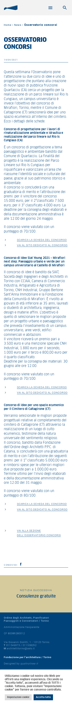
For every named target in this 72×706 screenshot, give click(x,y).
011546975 (13, 645)
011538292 (29, 645)
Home (7, 24)
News (17, 24)
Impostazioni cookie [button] (18, 697)
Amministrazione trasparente (21, 627)
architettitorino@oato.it (21, 648)
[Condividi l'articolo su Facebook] (20, 564)
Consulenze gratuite (36, 596)
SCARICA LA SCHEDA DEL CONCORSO (42, 239)
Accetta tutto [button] (43, 697)
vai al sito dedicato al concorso (42, 245)
